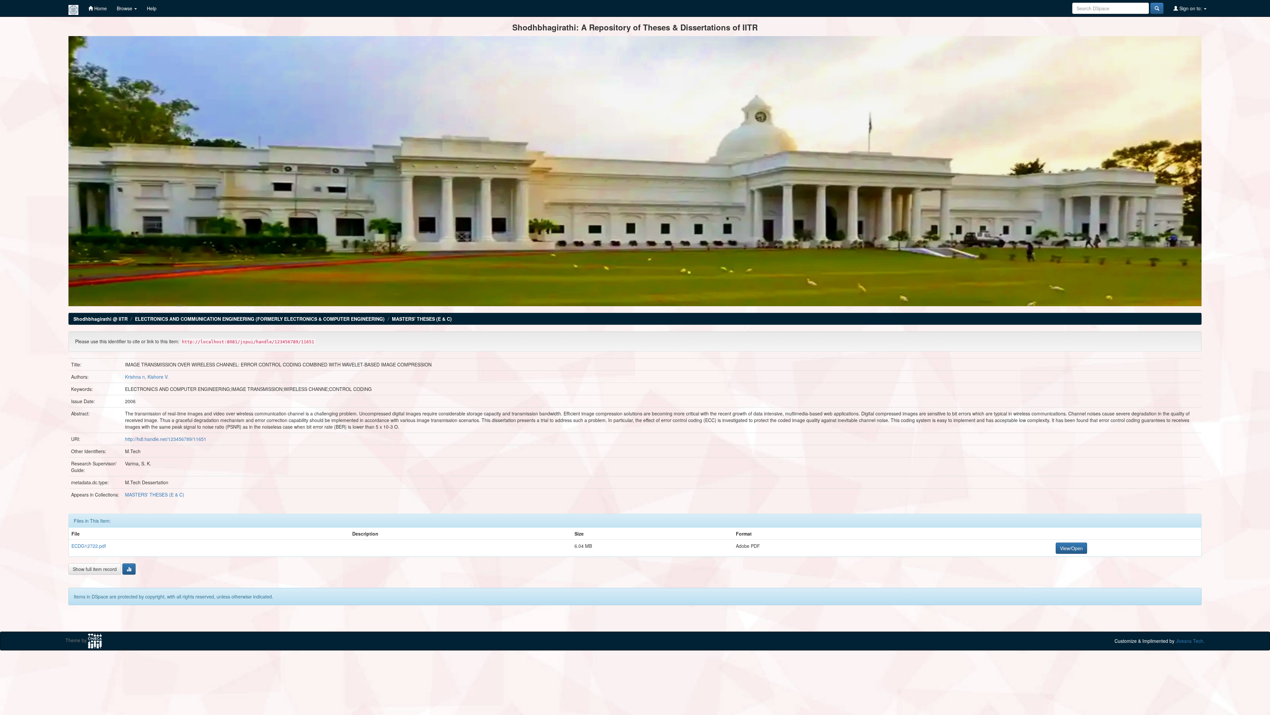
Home (100, 8)
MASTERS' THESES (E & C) (422, 318)
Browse (125, 8)
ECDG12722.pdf (88, 546)
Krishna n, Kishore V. (147, 376)
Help (151, 8)
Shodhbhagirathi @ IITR (100, 318)
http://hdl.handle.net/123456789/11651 (165, 439)
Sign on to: (1190, 8)
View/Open (1071, 548)
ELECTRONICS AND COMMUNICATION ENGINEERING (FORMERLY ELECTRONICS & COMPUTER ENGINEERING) (260, 318)
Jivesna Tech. (1190, 641)
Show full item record (95, 569)
